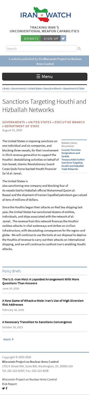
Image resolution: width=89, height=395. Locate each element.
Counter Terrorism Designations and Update (71, 153)
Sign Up (51, 38)
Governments (19, 88)
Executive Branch (52, 88)
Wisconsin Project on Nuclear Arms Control (30, 362)
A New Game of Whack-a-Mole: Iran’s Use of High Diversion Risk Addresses (43, 302)
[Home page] (44, 21)
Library (6, 88)
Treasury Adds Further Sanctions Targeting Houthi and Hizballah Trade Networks (73, 164)
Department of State (73, 88)
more (7, 339)
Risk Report (9, 384)
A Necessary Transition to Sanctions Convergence (37, 322)
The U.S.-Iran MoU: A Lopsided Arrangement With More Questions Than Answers (40, 281)
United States (35, 88)
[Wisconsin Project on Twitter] (63, 38)
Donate (31, 38)
